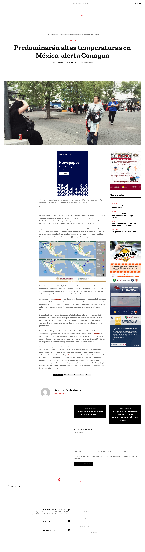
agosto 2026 (108, 510)
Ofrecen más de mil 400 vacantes (83, 523)
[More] (82, 70)
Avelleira (46, 530)
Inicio (47, 34)
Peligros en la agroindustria (124, 231)
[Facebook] (133, 3)
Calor (82, 375)
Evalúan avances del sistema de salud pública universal (124, 224)
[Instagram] (135, 3)
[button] (101, 24)
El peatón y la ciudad (41, 527)
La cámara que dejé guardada (85, 530)
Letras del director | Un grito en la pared (50, 507)
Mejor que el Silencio (81, 533)
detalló (69, 355)
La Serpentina (79, 518)
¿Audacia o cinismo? (82, 515)
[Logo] (87, 15)
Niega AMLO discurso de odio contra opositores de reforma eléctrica (125, 415)
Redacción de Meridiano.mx (65, 62)
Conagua (57, 299)
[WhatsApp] (77, 70)
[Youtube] (140, 3)
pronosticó (78, 221)
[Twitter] (137, 3)
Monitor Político (117, 229)
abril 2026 (107, 522)
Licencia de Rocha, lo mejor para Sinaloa (123, 207)
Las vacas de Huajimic (42, 518)
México (88, 375)
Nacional (54, 34)
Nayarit (114, 211)
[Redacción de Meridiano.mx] (46, 392)
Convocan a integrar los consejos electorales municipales (83, 538)
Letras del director (37, 509)
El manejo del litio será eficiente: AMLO (90, 413)
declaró (97, 333)
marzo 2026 (108, 525)
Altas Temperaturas (71, 375)
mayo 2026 (108, 519)
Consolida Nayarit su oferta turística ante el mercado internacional (85, 507)
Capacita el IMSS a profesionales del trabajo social (122, 215)
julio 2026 (107, 513)
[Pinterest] (72, 70)
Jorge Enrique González (50, 509)
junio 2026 (107, 516)
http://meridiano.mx (60, 393)
